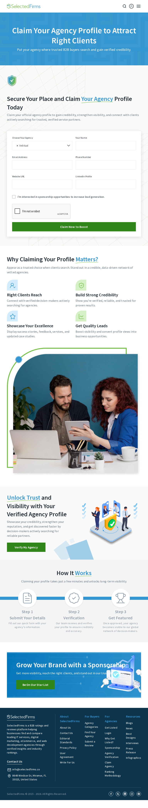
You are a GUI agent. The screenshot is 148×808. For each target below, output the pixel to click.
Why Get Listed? (110, 740)
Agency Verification (112, 755)
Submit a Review (90, 743)
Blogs (129, 723)
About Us (65, 727)
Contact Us (66, 733)
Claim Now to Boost (74, 227)
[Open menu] (137, 6)
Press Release (131, 750)
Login (108, 733)
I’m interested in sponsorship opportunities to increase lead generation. (61, 197)
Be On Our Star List (36, 685)
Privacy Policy (68, 747)
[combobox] (42, 145)
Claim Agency (109, 764)
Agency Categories (91, 725)
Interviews (132, 743)
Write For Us (67, 762)
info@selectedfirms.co (26, 769)
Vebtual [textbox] (23, 145)
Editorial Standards (66, 740)
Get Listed (111, 727)
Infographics (133, 757)
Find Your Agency (90, 734)
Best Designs (131, 735)
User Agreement (66, 755)
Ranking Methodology (113, 773)
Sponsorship (112, 747)
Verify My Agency (26, 547)
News (129, 728)
